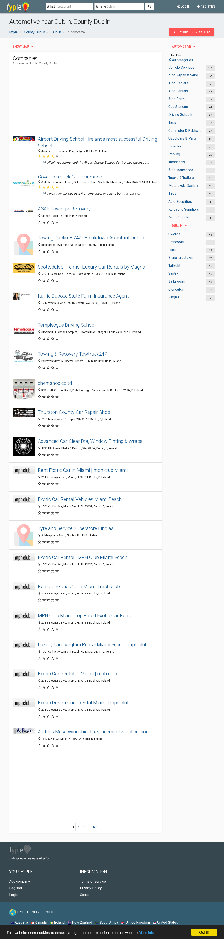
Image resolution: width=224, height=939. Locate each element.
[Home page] (18, 6)
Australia (21, 922)
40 (95, 827)
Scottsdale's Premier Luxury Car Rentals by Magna (91, 267)
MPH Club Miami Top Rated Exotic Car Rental (86, 615)
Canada (41, 922)
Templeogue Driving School (66, 325)
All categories (182, 60)
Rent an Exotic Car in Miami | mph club (79, 586)
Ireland (59, 922)
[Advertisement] (92, 99)
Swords (174, 234)
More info (146, 932)
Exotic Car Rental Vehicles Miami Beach (80, 499)
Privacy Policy (91, 888)
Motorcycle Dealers (183, 186)
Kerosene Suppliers (183, 209)
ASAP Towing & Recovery (64, 208)
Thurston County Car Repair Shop (74, 412)
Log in (185, 6)
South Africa (108, 922)
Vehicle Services (181, 67)
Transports (176, 162)
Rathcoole (176, 242)
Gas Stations (178, 107)
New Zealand (81, 922)
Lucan (172, 250)
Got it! (204, 932)
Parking (174, 154)
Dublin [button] (177, 225)
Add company (19, 881)
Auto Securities (180, 201)
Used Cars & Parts (182, 138)
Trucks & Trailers (181, 178)
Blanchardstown (180, 258)
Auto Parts (176, 99)
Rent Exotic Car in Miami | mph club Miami (83, 470)
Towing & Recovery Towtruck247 (72, 354)
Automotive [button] (181, 46)
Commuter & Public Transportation (185, 130)
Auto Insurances (180, 170)
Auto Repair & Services (185, 75)
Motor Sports (178, 217)
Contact (85, 895)
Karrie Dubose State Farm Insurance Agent (83, 296)
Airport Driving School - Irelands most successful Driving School (97, 142)
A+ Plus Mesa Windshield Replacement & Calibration (93, 732)
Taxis (172, 122)
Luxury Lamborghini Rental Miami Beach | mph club (93, 644)
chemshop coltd (55, 383)
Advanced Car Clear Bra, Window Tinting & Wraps (90, 441)
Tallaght (174, 265)
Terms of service (93, 881)
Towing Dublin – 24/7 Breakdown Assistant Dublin (91, 238)
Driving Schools (180, 115)
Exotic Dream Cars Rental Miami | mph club (84, 702)
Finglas (174, 297)
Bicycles (175, 146)
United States (167, 922)
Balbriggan (176, 281)
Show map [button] (21, 46)
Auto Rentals (178, 91)
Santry (173, 273)
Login (13, 895)
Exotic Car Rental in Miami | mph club (77, 673)
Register (207, 6)
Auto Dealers (178, 83)
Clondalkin (176, 289)
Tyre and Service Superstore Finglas (76, 528)
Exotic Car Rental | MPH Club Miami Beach (83, 557)
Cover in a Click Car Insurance (70, 177)
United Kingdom (137, 922)
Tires (172, 193)
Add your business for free (191, 33)
